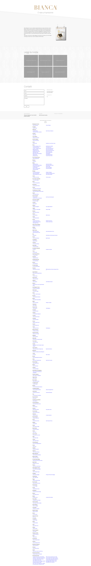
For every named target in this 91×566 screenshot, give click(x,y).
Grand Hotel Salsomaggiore (37, 468)
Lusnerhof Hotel (35, 275)
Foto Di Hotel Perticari (36, 238)
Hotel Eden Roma (35, 155)
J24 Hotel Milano (35, 167)
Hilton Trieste (48, 354)
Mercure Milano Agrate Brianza (37, 273)
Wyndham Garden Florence (37, 221)
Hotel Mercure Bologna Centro (50, 173)
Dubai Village (35, 305)
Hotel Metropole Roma (49, 154)
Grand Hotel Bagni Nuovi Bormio (37, 357)
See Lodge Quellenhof (49, 206)
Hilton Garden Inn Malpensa (37, 375)
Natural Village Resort (36, 158)
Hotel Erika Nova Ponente (36, 483)
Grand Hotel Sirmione (36, 548)
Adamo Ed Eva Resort (36, 212)
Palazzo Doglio (48, 209)
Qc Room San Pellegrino (36, 288)
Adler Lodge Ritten (35, 477)
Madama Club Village (36, 333)
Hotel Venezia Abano (36, 231)
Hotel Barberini (48, 153)
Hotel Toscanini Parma (49, 420)
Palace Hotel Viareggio (36, 474)
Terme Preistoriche (35, 125)
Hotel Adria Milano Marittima (37, 454)
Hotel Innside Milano (49, 167)
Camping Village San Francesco (37, 553)
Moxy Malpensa (35, 400)
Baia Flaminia (48, 238)
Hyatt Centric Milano (49, 164)
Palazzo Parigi (48, 166)
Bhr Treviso (34, 517)
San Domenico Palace (36, 243)
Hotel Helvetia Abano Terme (50, 231)
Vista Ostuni (34, 446)
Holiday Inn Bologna (49, 172)
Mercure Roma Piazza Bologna (37, 153)
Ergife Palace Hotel (35, 152)
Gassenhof (34, 228)
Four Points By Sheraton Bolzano (37, 386)
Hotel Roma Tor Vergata (49, 146)
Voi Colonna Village (35, 291)
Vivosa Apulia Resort (36, 194)
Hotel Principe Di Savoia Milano (37, 165)
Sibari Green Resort (35, 457)
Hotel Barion (34, 235)
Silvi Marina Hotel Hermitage (37, 491)
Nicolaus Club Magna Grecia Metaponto (38, 351)
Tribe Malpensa (35, 308)
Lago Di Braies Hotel (36, 363)
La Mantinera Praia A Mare (36, 500)
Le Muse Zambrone (49, 415)
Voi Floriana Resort (35, 246)
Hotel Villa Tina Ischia (49, 360)
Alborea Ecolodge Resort (49, 389)
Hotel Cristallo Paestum (36, 451)
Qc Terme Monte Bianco (36, 266)
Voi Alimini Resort (35, 522)
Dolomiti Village (35, 519)
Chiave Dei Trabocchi (36, 140)
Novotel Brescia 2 (35, 263)
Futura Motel (34, 531)
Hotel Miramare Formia (36, 488)
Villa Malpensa (48, 308)
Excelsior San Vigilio (49, 249)
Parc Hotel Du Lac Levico (36, 434)
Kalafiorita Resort (35, 415)
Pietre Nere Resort (35, 365)
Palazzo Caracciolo (35, 302)
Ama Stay (34, 249)
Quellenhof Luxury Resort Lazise (50, 143)
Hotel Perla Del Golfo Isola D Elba (37, 460)
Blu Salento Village (35, 200)
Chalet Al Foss (35, 128)
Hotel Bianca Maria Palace (49, 165)
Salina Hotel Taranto (36, 440)
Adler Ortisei (34, 432)
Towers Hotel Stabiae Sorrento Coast (38, 191)
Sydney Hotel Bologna (36, 173)
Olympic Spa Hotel (35, 278)
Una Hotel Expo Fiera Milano (37, 395)
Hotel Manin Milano (35, 169)
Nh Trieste (34, 354)
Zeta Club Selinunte (35, 545)
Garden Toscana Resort (36, 539)
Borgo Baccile (35, 203)
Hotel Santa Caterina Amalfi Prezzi (38, 551)
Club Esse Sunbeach (36, 449)
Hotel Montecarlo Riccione (36, 296)
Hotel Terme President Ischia (37, 360)
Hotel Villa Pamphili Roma (49, 148)
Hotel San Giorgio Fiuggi (36, 480)
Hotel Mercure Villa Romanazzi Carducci (51, 235)
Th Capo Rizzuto (35, 255)
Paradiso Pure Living (36, 463)
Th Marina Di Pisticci (36, 330)
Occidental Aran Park (36, 150)
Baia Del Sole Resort (49, 348)
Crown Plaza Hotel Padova (36, 466)
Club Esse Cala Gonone (36, 392)
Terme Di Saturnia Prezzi (36, 542)
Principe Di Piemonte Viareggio (50, 474)
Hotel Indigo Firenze (35, 222)
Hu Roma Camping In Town (37, 146)
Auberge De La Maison (36, 508)
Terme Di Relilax (48, 125)
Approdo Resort (35, 240)
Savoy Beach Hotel (48, 409)
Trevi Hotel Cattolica (35, 368)
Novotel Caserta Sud (36, 325)
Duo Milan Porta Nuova (36, 166)
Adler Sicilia (34, 134)
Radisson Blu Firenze (49, 220)
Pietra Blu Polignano (36, 534)
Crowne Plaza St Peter (49, 155)
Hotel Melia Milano (35, 164)
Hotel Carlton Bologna (49, 174)
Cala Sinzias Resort (35, 319)
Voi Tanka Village (35, 130)
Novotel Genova (35, 215)
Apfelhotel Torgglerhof (36, 206)
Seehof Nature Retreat (36, 381)
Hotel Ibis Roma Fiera (49, 151)
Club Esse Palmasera (49, 392)
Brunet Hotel (34, 398)
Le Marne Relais (35, 383)
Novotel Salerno (35, 406)
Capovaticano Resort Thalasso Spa (38, 348)
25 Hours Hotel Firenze (49, 221)
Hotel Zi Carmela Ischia (36, 412)
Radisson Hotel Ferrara (36, 322)
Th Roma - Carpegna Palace (37, 148)
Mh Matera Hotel (35, 497)
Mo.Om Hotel (35, 378)
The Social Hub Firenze (36, 220)
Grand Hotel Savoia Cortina (37, 403)
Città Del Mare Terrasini (36, 316)
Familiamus (34, 161)
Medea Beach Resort (36, 409)
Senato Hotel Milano (49, 168)
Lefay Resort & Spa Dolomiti (37, 188)
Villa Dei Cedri (35, 143)
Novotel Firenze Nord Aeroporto (37, 198)
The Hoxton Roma (48, 147)
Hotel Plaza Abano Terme (36, 232)
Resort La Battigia (35, 505)
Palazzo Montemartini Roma (50, 150)
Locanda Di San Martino (49, 497)
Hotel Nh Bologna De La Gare (37, 174)
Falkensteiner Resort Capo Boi (37, 131)
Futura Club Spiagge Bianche (37, 443)
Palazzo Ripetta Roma (49, 152)
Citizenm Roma (35, 154)
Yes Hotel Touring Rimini (36, 182)
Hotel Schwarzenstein (36, 217)
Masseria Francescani (36, 137)
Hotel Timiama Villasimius (49, 130)
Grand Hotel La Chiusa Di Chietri (37, 339)
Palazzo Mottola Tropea (36, 471)
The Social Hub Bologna (36, 172)
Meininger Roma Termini (36, 151)
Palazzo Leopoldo (35, 511)
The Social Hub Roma (36, 147)
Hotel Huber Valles (35, 437)
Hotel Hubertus (35, 281)
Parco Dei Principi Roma (49, 149)
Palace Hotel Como (35, 525)
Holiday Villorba (35, 528)
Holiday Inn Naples (48, 302)
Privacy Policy (45, 122)
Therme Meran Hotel (36, 494)
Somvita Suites (35, 252)
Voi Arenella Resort (35, 260)
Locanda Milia (35, 423)
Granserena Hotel (35, 342)
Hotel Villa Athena (35, 336)
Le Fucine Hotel (35, 514)
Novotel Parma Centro (36, 420)
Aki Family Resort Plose (36, 185)
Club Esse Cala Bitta (36, 429)
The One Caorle (48, 177)
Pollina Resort (35, 536)
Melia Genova (48, 215)
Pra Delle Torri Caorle (36, 177)
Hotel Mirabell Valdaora (49, 281)
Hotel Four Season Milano (36, 168)
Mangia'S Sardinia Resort (36, 225)
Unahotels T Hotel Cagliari (36, 209)
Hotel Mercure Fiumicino (36, 269)
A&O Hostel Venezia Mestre (37, 299)
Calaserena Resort (35, 257)
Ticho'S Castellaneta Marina (37, 389)
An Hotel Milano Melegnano (37, 313)
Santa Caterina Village (36, 426)
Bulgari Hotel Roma (35, 149)
